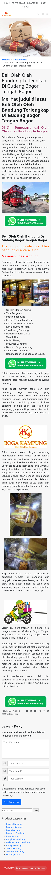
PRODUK (25, 6)
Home (7, 59)
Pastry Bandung (14, 845)
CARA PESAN (32, 3)
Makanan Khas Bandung (18, 842)
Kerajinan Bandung (15, 839)
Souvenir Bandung (15, 851)
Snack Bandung (13, 848)
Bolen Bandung (13, 830)
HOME (6, 3)
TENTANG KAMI (18, 3)
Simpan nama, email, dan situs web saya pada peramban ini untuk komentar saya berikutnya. (23, 792)
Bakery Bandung (14, 824)
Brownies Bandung (15, 833)
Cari (36, 810)
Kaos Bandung (13, 836)
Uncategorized (20, 59)
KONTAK (43, 3)
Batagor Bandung (14, 827)
